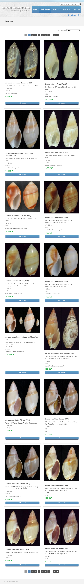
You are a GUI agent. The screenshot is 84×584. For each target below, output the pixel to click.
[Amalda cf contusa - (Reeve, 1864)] (22, 196)
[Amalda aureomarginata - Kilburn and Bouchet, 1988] (22, 129)
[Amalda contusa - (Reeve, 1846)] (61, 197)
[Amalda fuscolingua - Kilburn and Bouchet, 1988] (22, 320)
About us (56, 9)
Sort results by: (61, 30)
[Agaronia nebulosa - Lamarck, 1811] (22, 59)
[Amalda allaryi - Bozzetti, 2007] (61, 60)
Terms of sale (66, 9)
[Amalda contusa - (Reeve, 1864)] (61, 260)
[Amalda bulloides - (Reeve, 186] (61, 129)
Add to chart (22, 103)
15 (54, 35)
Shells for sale (45, 9)
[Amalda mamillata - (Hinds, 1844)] (61, 397)
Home (35, 9)
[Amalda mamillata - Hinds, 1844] (61, 463)
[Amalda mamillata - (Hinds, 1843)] (22, 397)
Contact (77, 9)
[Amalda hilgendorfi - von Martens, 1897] (61, 328)
